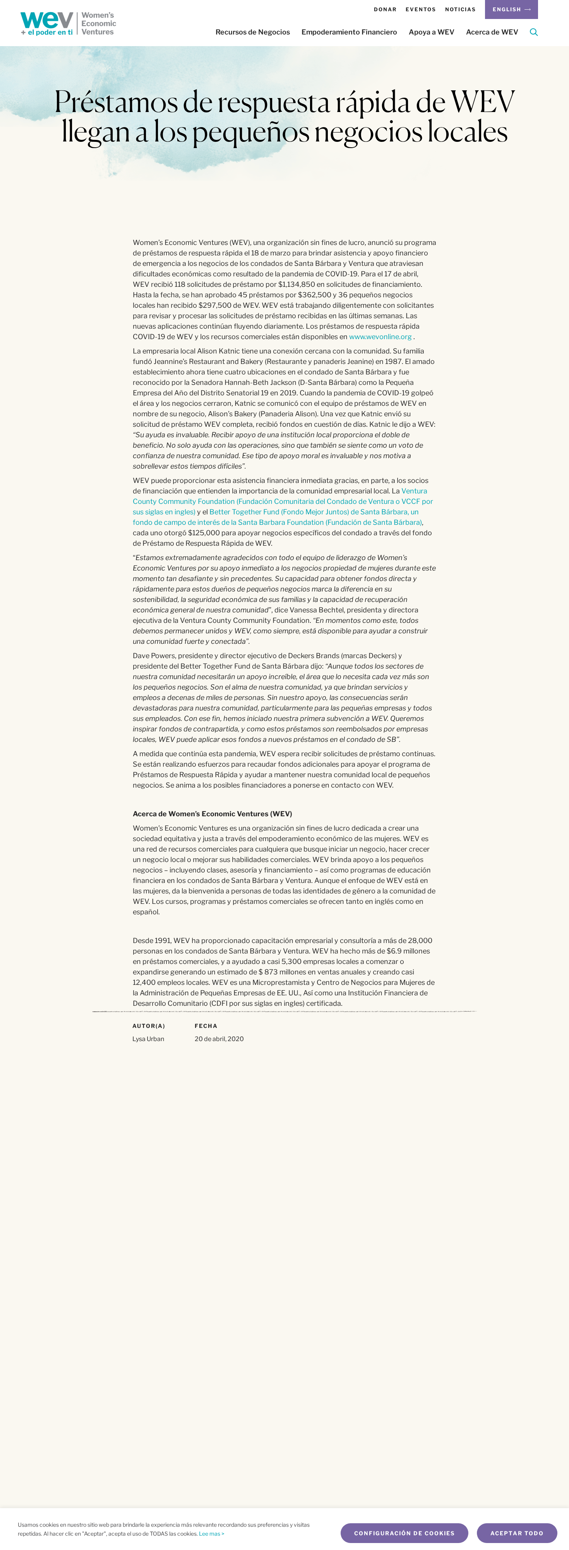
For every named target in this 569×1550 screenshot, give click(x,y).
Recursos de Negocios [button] (253, 32)
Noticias (460, 9)
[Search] (534, 33)
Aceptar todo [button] (517, 1533)
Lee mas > (212, 1533)
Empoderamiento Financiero (349, 32)
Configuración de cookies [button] (404, 1533)
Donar (385, 9)
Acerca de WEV (492, 32)
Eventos (421, 9)
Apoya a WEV (431, 32)
